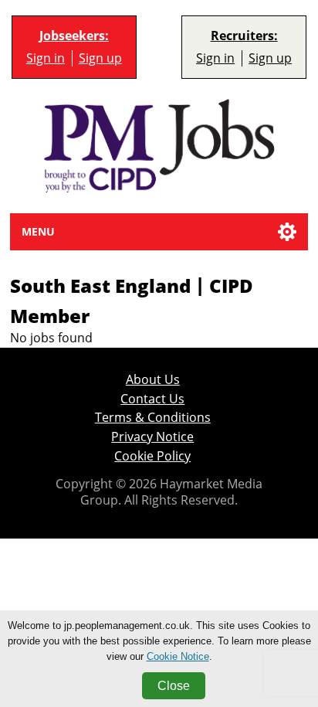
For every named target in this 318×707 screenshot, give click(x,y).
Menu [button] (38, 231)
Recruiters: (244, 36)
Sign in (45, 58)
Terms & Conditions (153, 417)
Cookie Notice (178, 656)
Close (173, 685)
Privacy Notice (152, 436)
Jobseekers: (74, 36)
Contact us (152, 398)
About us (153, 379)
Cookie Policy (152, 456)
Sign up (100, 58)
